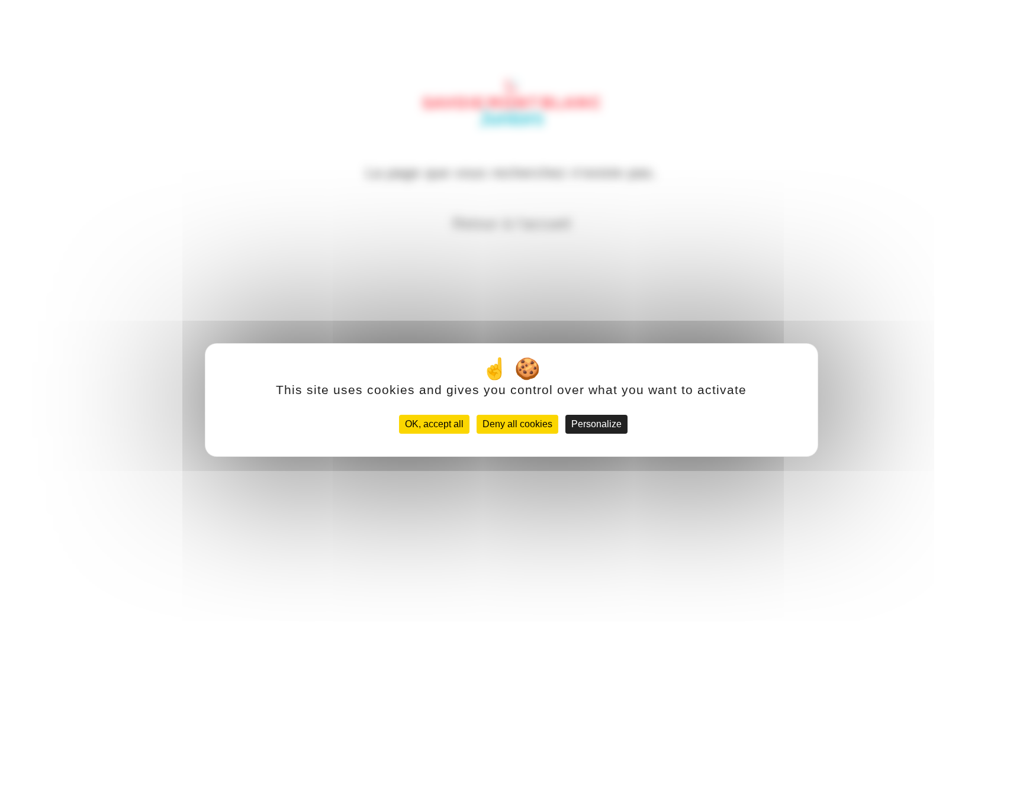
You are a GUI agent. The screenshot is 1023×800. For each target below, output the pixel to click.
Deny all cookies (517, 424)
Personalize (596, 424)
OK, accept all (434, 424)
